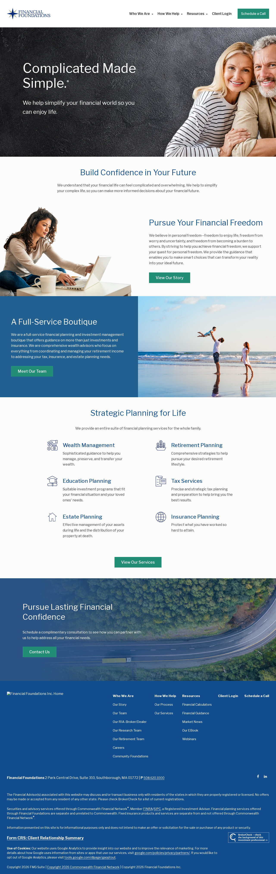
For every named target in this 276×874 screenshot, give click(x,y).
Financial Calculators (197, 704)
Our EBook (190, 730)
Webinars (189, 739)
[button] (139, 13)
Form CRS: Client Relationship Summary (45, 838)
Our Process (164, 704)
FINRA (148, 809)
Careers (118, 748)
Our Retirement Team (128, 739)
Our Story (120, 704)
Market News (192, 722)
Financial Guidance (195, 713)
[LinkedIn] (265, 776)
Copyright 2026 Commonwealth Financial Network (83, 867)
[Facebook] (258, 776)
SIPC (157, 809)
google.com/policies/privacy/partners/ (162, 853)
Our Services (164, 713)
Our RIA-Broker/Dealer (130, 722)
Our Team (120, 713)
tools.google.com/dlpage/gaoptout (90, 857)
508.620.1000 (154, 778)
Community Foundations (130, 756)
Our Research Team (127, 730)
